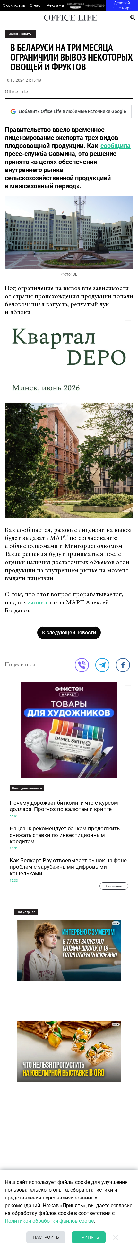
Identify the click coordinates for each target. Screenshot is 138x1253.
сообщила (115, 146)
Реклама (55, 5)
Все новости (114, 885)
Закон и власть (20, 33)
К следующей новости (69, 633)
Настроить (46, 1237)
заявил (37, 603)
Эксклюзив (14, 5)
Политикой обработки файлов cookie (49, 1221)
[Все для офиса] (95, 5)
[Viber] (81, 665)
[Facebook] (122, 665)
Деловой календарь (122, 5)
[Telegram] (102, 665)
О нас (35, 5)
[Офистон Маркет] (75, 5)
